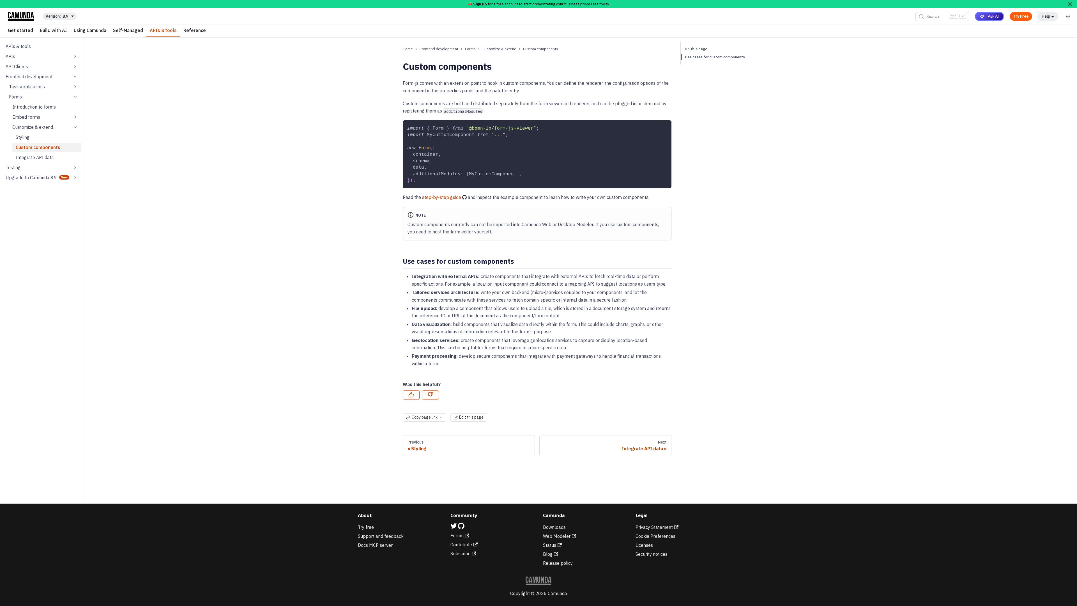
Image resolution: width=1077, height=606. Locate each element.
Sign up (480, 3)
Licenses (644, 545)
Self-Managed (128, 30)
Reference (194, 30)
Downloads (554, 527)
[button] (41, 56)
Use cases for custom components (715, 57)
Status (549, 545)
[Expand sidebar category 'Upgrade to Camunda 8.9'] (75, 177)
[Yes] (411, 395)
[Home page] (408, 49)
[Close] (1070, 4)
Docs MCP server (375, 545)
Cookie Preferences (655, 536)
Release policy (558, 563)
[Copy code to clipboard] (664, 127)
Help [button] (1046, 16)
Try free (366, 527)
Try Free (1020, 16)
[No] (430, 395)
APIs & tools (163, 30)
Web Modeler (556, 536)
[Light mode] (1068, 16)
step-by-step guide (441, 197)
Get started (20, 30)
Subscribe (460, 553)
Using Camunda (90, 30)
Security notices (652, 554)
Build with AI (53, 30)
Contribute (461, 544)
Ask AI (993, 16)
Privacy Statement (654, 527)
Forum (457, 535)
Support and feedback (381, 536)
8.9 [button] (65, 16)
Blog (548, 554)
